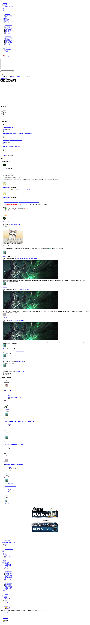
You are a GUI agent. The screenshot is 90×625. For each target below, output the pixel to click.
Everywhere (2, 69)
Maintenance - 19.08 (8, 153)
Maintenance (10, 483)
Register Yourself (3, 78)
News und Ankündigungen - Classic (15, 469)
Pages (4, 615)
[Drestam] (4, 253)
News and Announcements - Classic (15, 449)
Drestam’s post (8, 189)
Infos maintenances (11, 426)
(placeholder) (7, 598)
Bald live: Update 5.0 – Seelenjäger (11, 146)
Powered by (7, 542)
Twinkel (4, 129)
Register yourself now (15, 76)
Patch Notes (10, 418)
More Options (5, 618)
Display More (5, 374)
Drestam (4, 142)
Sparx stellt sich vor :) (8, 127)
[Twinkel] (4, 166)
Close (44, 610)
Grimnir (4, 148)
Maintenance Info (11, 491)
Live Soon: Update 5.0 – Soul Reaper (12, 140)
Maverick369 (6, 187)
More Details (40, 610)
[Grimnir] (4, 315)
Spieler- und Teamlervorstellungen (14, 397)
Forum (4, 614)
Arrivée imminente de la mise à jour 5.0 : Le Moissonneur (17, 133)
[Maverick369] (4, 185)
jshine (4, 119)
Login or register (6, 56)
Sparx (9, 395)
